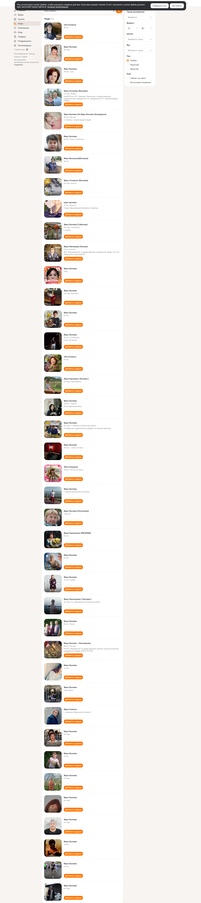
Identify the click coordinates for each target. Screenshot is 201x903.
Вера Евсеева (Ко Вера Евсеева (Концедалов (85, 114)
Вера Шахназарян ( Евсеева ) (78, 599)
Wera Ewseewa (71, 467)
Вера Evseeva (70, 709)
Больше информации (57, 6)
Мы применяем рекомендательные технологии (26, 62)
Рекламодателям (20, 54)
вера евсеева (70, 202)
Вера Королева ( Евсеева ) (76, 379)
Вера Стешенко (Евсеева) (76, 180)
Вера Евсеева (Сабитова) (76, 224)
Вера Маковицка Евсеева (76, 246)
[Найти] (119, 11)
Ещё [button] (23, 57)
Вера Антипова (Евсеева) (76, 91)
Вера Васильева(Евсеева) (76, 158)
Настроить (177, 6)
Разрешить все (160, 6)
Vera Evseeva (70, 25)
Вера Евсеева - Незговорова (77, 643)
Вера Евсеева (70, 47)
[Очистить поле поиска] (114, 11)
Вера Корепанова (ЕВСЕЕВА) (77, 533)
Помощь (32, 54)
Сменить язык (19, 49)
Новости (17, 57)
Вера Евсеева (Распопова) (76, 511)
